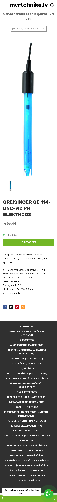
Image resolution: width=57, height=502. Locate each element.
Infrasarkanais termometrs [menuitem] (26, 402)
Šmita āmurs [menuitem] (17, 470)
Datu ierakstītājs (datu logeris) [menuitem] (26, 373)
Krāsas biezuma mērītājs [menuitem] (26, 425)
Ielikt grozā (28, 242)
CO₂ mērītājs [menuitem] (27, 368)
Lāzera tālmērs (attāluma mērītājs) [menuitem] (27, 435)
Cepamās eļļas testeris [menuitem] (27, 363)
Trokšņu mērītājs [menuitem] (28, 480)
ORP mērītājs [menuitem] (35, 455)
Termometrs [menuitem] (37, 475)
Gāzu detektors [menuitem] (27, 392)
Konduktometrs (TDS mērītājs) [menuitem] (27, 420)
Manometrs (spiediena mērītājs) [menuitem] (27, 445)
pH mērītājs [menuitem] (12, 460)
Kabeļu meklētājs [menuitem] (27, 407)
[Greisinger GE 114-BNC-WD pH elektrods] (10, 186)
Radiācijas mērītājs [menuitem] (36, 460)
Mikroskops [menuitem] (17, 450)
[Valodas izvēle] (52, 5)
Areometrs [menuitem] (27, 340)
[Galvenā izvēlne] (5, 5)
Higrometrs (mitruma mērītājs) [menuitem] (26, 397)
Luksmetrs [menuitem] (27, 440)
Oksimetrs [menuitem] (16, 455)
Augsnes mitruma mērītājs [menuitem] (26, 345)
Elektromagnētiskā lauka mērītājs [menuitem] (27, 378)
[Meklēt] (53, 498)
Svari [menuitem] (8, 465)
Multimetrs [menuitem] (36, 450)
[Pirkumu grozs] (3, 498)
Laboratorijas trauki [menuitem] (26, 430)
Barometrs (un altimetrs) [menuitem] (27, 358)
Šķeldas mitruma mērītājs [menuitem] (32, 465)
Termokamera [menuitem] (17, 475)
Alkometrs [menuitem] (27, 326)
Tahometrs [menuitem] (36, 470)
